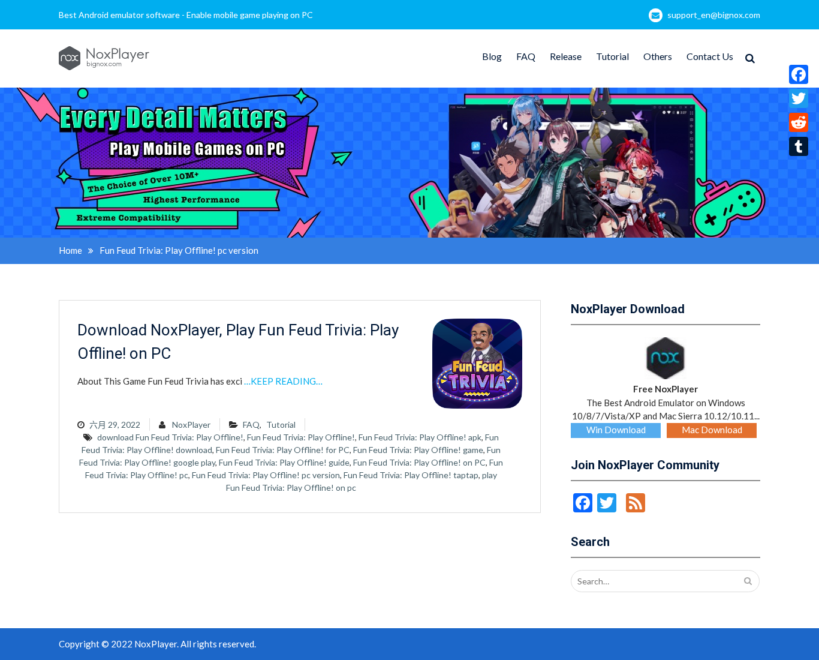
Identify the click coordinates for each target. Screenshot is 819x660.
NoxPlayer (191, 424)
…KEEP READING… (283, 381)
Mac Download (712, 429)
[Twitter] (799, 98)
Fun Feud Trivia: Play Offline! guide (284, 462)
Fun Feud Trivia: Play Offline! (301, 437)
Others (657, 56)
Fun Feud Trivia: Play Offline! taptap (411, 475)
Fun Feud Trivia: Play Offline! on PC (419, 462)
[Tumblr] (799, 146)
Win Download (616, 429)
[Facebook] (799, 74)
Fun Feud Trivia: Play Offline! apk (420, 437)
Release (566, 56)
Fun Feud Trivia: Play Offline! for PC (283, 450)
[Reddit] (799, 122)
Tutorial (612, 56)
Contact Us (709, 56)
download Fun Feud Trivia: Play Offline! (170, 437)
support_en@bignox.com (713, 15)
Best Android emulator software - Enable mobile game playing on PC (186, 15)
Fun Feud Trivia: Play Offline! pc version (266, 475)
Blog (492, 56)
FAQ (525, 56)
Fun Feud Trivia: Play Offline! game (418, 450)
